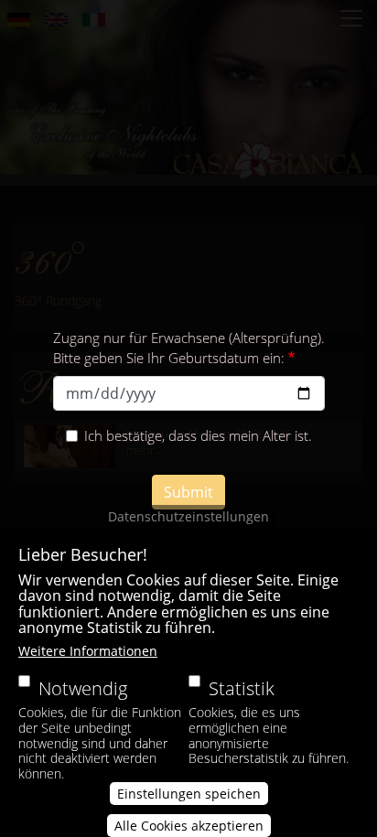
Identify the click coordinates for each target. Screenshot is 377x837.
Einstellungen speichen (189, 793)
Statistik (242, 688)
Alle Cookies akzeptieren (189, 825)
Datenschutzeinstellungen (188, 516)
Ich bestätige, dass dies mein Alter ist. (198, 435)
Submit (188, 492)
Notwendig (82, 688)
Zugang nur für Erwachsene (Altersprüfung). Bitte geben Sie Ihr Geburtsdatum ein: (189, 348)
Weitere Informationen (87, 651)
